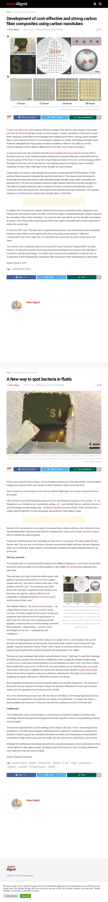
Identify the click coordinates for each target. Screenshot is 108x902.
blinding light (76, 567)
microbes (11, 613)
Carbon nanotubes (15, 130)
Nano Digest (14, 30)
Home (9, 12)
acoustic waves (14, 663)
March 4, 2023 (28, 30)
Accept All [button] (25, 896)
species (51, 767)
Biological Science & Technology (25, 373)
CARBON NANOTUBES (22, 269)
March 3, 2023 (28, 385)
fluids (74, 763)
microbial (23, 767)
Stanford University (63, 507)
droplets (56, 763)
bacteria (32, 763)
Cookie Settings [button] (11, 896)
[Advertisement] (54, 202)
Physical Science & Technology (24, 12)
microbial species (47, 597)
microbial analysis (90, 531)
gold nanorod (87, 670)
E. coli (65, 763)
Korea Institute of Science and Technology (69, 153)
